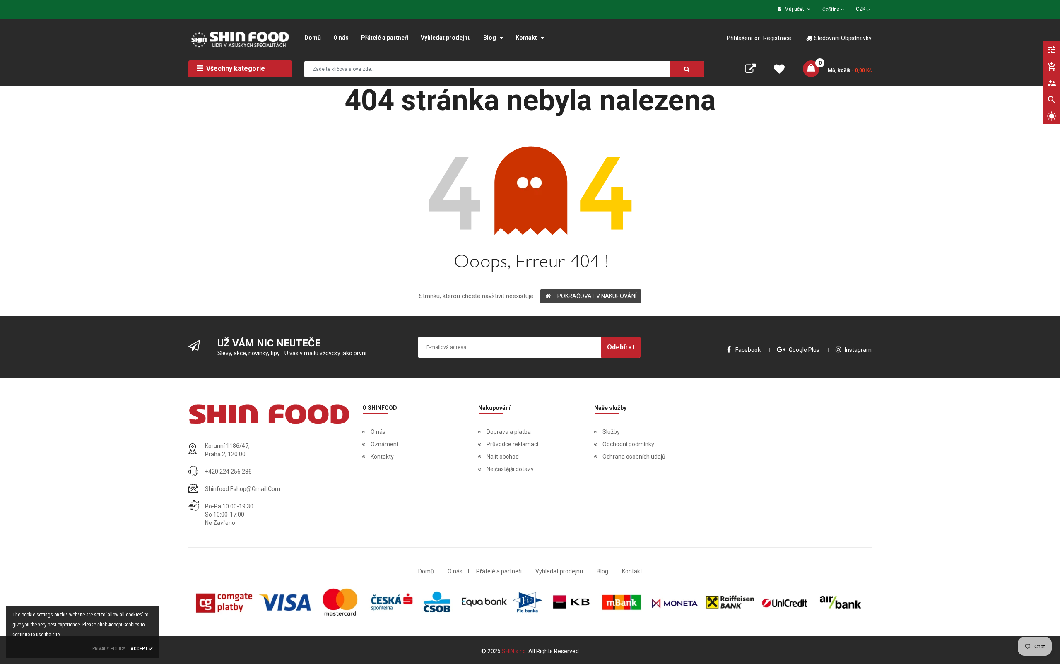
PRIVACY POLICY (108, 649)
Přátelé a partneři (499, 571)
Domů (426, 571)
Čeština (831, 9)
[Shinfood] (269, 414)
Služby (611, 431)
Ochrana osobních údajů (633, 456)
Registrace (777, 38)
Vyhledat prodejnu (559, 571)
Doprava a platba (509, 431)
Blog (602, 571)
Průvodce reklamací (512, 444)
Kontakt (632, 571)
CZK (863, 8)
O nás (378, 431)
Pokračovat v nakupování (596, 296)
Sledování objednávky (843, 38)
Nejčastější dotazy (510, 469)
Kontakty (382, 456)
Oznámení (384, 444)
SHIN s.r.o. (515, 651)
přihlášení (739, 38)
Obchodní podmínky (628, 444)
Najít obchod (503, 456)
